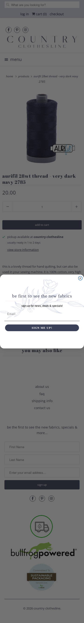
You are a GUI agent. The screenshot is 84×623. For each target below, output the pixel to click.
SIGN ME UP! (42, 328)
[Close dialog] (80, 278)
